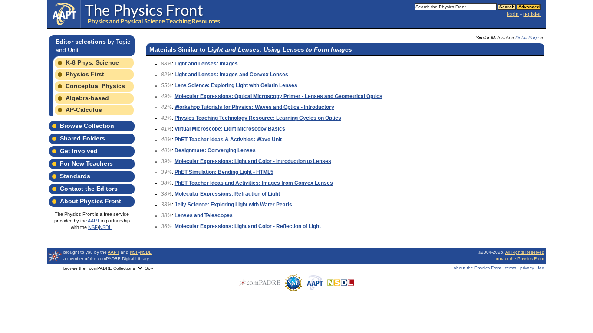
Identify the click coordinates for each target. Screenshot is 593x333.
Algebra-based (87, 98)
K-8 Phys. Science (92, 62)
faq (541, 267)
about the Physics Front (477, 267)
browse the (74, 268)
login (513, 14)
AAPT (94, 220)
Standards (75, 176)
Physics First (85, 74)
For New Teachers (86, 163)
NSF (93, 227)
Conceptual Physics (95, 85)
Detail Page (527, 37)
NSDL (105, 227)
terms (510, 267)
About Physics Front (90, 201)
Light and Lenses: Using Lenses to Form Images (280, 49)
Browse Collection (87, 125)
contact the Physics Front (519, 258)
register (532, 14)
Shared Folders (82, 138)
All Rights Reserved (524, 252)
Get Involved (79, 150)
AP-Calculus (84, 109)
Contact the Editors (89, 188)
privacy (527, 267)
